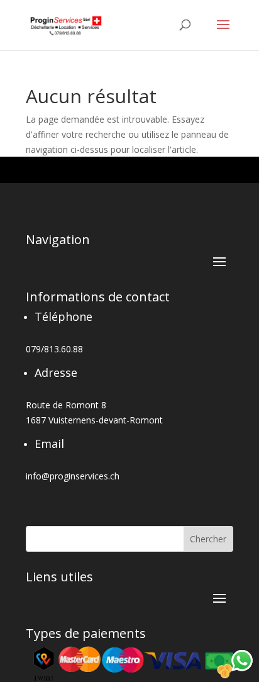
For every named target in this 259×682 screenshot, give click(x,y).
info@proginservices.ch (72, 476)
